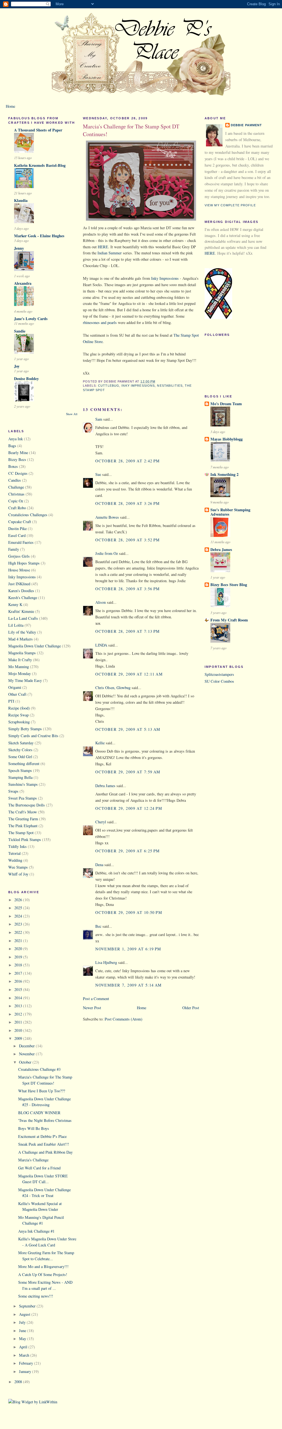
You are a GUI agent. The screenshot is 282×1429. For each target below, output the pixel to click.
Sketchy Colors (20, 749)
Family (13, 549)
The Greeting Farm (23, 818)
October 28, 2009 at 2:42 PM (127, 460)
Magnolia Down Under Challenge (34, 645)
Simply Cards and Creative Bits (33, 735)
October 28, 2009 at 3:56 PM (127, 588)
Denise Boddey (26, 378)
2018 (18, 964)
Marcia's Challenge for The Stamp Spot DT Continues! (131, 130)
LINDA (101, 645)
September (28, 1306)
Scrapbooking (19, 721)
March (24, 1355)
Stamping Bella (20, 777)
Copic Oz (15, 500)
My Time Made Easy (25, 680)
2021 (18, 940)
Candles (14, 480)
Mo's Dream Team (226, 404)
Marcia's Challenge (33, 1159)
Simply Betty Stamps (25, 728)
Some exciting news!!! (35, 1296)
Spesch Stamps (20, 770)
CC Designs (18, 473)
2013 (18, 1005)
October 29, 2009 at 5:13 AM (128, 729)
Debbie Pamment (246, 125)
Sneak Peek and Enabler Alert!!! (43, 1144)
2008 (18, 1381)
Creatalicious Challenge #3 (39, 1069)
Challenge (16, 487)
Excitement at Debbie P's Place (42, 1136)
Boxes (13, 466)
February (26, 1363)
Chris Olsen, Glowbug (113, 687)
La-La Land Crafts (23, 618)
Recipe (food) (19, 708)
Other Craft (17, 694)
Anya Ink (15, 438)
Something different (23, 763)
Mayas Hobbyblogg (226, 439)
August (25, 1314)
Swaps (13, 791)
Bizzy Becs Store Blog (228, 584)
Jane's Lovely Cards (31, 318)
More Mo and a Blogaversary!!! (43, 1266)
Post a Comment (96, 998)
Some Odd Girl (20, 756)
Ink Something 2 (224, 474)
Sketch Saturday (21, 742)
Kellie (100, 742)
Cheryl (100, 821)
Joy (17, 366)
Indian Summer (109, 252)
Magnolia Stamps (22, 652)
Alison (100, 602)
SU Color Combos (219, 681)
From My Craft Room (229, 620)
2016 (18, 981)
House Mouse (19, 570)
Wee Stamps (18, 867)
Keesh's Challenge (22, 597)
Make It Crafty (20, 659)
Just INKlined (19, 583)
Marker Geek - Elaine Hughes (39, 236)
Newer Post (92, 1007)
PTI (11, 701)
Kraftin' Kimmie (21, 611)
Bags (12, 445)
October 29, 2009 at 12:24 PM (128, 808)
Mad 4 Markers (20, 639)
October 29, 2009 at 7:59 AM (128, 771)
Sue (98, 474)
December (27, 1045)
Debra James (105, 785)
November (27, 1053)
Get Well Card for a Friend (39, 1167)
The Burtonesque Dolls (26, 805)
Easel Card (17, 535)
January (25, 1371)
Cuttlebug (108, 385)
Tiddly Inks (17, 846)
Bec (98, 926)
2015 (18, 989)
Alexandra (22, 283)
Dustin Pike (17, 528)
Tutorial (14, 853)
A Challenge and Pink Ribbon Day (45, 1152)
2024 (18, 916)
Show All (71, 414)
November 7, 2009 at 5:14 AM (128, 985)
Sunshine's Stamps (23, 784)
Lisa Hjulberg (106, 962)
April (23, 1346)
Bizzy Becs (17, 459)
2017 (18, 973)
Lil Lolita (15, 625)
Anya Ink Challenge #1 (36, 1231)
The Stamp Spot (21, 832)
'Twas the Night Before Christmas (45, 1120)
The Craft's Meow (22, 811)
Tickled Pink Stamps (24, 839)
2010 (18, 1030)
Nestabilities (170, 385)
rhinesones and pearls (100, 322)
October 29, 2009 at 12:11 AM (129, 674)
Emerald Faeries (21, 542)
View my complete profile (230, 205)
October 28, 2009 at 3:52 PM (127, 539)
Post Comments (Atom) (123, 1019)
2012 (18, 1014)
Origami (14, 687)
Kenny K (15, 604)
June (23, 1330)
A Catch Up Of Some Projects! (42, 1274)
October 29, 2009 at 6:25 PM (127, 850)
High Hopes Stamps (24, 563)
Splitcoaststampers (219, 674)
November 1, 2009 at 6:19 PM (128, 948)
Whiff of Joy (18, 874)
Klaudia (21, 200)
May (23, 1338)
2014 (18, 997)
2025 (18, 907)
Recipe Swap (18, 715)
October (25, 1062)
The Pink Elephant (22, 825)
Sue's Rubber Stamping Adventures (230, 512)
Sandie (19, 331)
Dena (99, 864)
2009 (18, 1038)
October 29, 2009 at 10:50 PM (128, 912)
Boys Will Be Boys (33, 1128)
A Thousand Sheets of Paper (38, 130)
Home (10, 106)
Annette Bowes (107, 517)
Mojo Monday (19, 673)
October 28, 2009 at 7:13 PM (127, 631)
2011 (18, 1022)
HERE (103, 246)
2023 (18, 924)
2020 (18, 948)
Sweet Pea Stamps (22, 798)
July (23, 1322)
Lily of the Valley (22, 632)
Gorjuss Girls (19, 556)
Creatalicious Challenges (27, 514)
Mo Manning (18, 666)
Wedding (15, 860)
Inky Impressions (22, 576)
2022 (18, 932)
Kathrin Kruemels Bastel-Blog (40, 165)
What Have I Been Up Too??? (41, 1090)
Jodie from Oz (106, 553)
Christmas (16, 494)
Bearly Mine (18, 452)
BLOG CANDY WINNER (39, 1112)
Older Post (190, 1007)
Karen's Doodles (21, 590)
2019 (18, 956)
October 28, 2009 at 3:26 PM (127, 503)
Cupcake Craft (19, 521)
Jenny (19, 248)
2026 (18, 899)
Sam (98, 419)
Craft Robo (17, 507)
